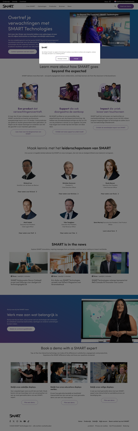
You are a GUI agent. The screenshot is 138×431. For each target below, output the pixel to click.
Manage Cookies (62, 58)
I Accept (76, 58)
